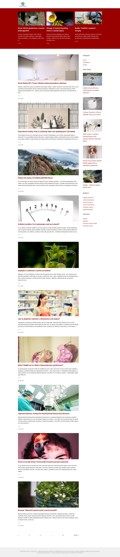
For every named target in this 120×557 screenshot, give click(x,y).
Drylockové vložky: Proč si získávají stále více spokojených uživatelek (46, 131)
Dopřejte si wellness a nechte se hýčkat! (34, 271)
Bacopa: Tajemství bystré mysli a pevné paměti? (37, 510)
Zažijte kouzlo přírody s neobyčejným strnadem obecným (91, 90)
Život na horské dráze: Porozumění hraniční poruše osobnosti (43, 462)
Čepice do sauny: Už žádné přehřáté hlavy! (35, 178)
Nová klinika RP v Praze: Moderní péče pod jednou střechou (42, 83)
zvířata (19, 43)
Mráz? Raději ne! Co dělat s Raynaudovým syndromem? (40, 365)
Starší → (76, 535)
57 (63, 535)
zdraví (19, 95)
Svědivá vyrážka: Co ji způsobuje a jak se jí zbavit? (38, 224)
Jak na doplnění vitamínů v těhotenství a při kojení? (39, 319)
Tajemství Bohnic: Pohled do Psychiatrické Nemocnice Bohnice (43, 414)
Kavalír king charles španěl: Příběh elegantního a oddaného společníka (92, 163)
